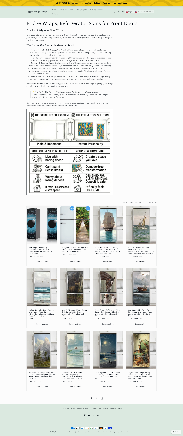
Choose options (41, 261)
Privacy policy (92, 432)
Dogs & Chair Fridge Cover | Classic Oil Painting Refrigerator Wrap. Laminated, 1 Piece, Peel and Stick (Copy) (140, 375)
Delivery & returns (109, 408)
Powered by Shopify (70, 432)
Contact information (127, 432)
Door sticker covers (68, 408)
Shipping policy (114, 432)
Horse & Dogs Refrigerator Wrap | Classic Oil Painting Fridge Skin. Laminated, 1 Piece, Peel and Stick (108, 313)
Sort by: (125, 202)
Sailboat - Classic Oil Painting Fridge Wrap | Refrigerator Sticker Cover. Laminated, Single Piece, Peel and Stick (107, 250)
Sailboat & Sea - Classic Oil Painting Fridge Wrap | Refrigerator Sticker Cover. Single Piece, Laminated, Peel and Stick (141, 250)
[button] (114, 12)
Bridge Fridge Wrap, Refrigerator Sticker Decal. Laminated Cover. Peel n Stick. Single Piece (75, 249)
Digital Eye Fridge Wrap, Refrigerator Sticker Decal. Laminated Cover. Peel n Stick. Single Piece (41, 250)
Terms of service (103, 432)
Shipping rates (96, 408)
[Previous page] (81, 398)
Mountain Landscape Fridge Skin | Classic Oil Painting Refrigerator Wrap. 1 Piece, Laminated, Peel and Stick (42, 375)
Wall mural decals (83, 408)
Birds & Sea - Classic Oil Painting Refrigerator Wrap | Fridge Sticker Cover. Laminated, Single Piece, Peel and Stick (42, 313)
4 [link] (102, 398)
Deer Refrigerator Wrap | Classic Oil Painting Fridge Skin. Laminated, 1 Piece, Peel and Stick (74, 313)
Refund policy (82, 432)
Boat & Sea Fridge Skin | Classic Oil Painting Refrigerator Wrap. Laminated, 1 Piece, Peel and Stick (140, 313)
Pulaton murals (59, 432)
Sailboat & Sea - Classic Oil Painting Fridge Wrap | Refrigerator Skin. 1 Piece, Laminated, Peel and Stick (72, 375)
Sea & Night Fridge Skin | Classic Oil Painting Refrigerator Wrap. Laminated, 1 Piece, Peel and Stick (107, 375)
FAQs (120, 408)
